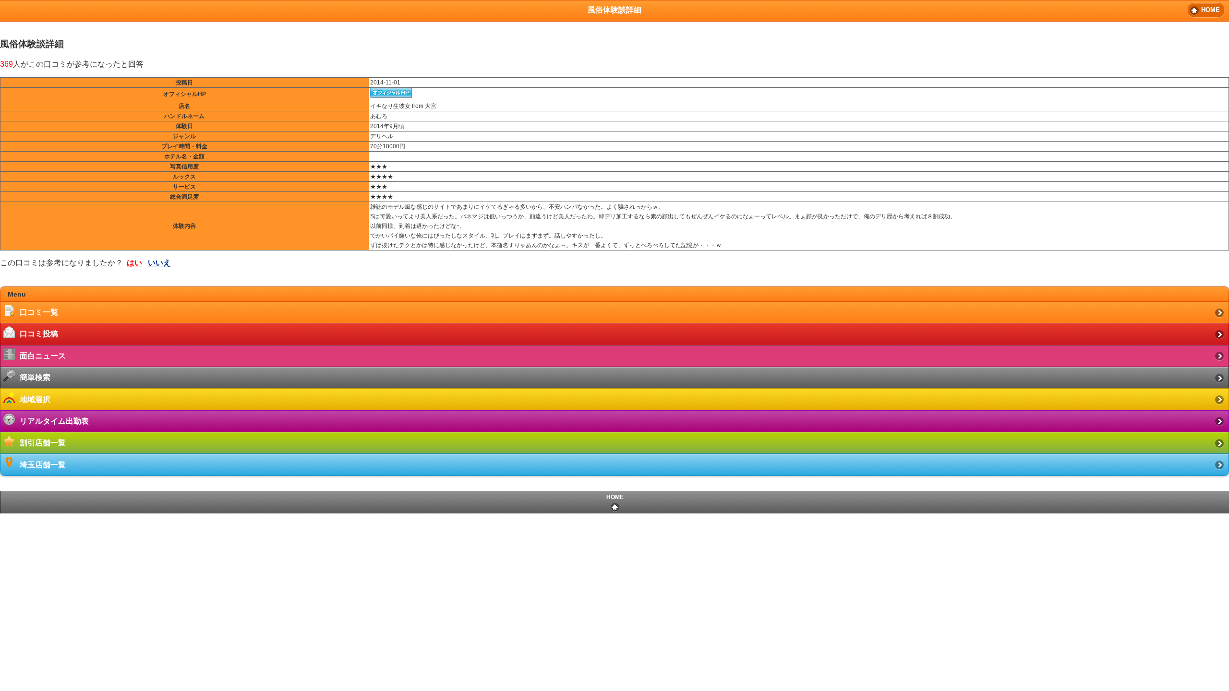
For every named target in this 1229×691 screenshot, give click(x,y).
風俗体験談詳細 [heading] (614, 10)
